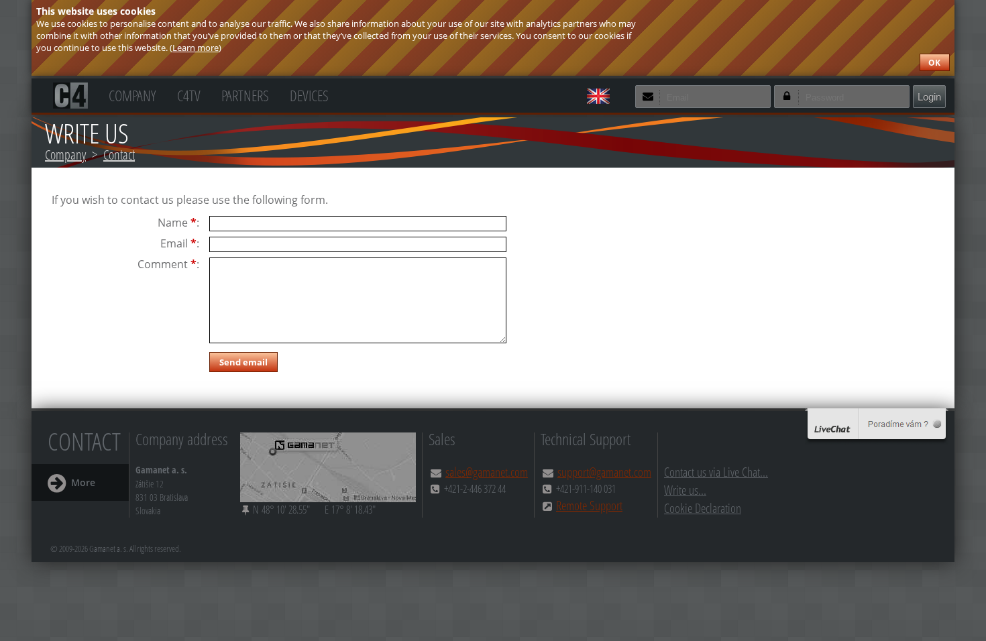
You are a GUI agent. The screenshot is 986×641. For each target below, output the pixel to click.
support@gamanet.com (604, 472)
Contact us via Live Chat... (716, 472)
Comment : (168, 264)
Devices (309, 94)
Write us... (685, 490)
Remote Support (589, 505)
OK (934, 63)
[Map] (328, 467)
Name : (178, 223)
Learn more (195, 48)
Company (132, 94)
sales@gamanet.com (486, 472)
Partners (245, 94)
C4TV (189, 94)
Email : (179, 244)
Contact (119, 154)
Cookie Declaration (702, 508)
